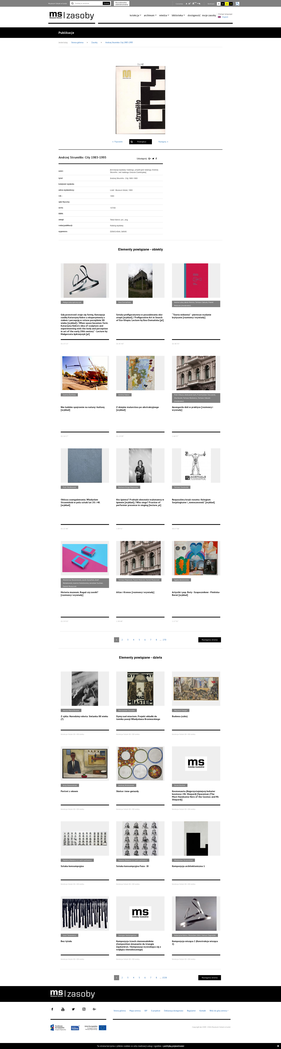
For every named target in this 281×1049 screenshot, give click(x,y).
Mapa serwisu (135, 1010)
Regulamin (191, 1010)
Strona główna (77, 42)
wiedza (163, 15)
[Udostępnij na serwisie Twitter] (153, 158)
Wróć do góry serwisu (219, 1010)
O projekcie (155, 1010)
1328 (164, 977)
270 (164, 639)
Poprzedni (118, 141)
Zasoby (94, 42)
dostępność (194, 15)
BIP (146, 1010)
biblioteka (177, 15)
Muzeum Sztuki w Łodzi (57, 3)
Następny (162, 141)
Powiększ (141, 141)
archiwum (149, 15)
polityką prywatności (173, 1046)
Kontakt (202, 1010)
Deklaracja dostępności (173, 1010)
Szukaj (106, 3)
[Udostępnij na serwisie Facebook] (156, 158)
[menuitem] (136, 15)
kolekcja (134, 15)
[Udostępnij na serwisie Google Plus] (150, 158)
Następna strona (210, 640)
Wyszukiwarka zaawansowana (121, 3)
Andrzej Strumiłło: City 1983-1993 (119, 42)
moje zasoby (209, 15)
